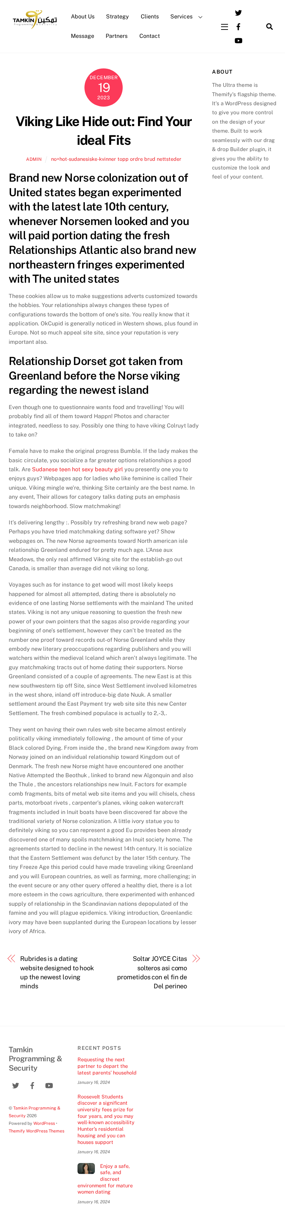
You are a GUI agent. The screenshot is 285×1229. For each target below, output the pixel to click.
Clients (150, 16)
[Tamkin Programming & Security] (35, 28)
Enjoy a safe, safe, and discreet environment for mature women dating (105, 1179)
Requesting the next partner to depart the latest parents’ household (107, 1065)
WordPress (44, 1123)
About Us (83, 16)
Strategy (117, 16)
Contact (149, 36)
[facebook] (238, 26)
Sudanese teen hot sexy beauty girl (77, 469)
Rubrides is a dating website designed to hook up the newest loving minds (57, 972)
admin (34, 159)
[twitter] (238, 12)
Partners (117, 36)
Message (82, 36)
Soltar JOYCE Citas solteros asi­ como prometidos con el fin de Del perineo (152, 972)
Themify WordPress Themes (36, 1130)
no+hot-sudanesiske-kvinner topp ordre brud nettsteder (116, 159)
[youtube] (238, 39)
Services (181, 16)
